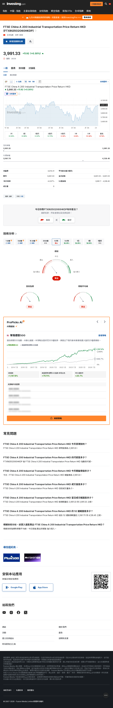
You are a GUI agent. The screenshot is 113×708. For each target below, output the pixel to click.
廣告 (61, 632)
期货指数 (55, 10)
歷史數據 (13, 75)
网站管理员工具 (9, 644)
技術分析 (8, 233)
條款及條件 (7, 690)
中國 (21, 196)
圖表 (13, 68)
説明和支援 (63, 638)
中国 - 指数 (15, 10)
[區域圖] (11, 81)
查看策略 (102, 335)
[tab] (8, 242)
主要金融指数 (30, 10)
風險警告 (30, 690)
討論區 (32, 68)
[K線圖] (6, 81)
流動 (4, 632)
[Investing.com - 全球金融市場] (16, 4)
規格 (88, 10)
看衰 (48, 220)
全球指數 (79, 10)
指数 (5, 10)
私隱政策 (19, 690)
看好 (69, 220)
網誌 (4, 627)
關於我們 (62, 627)
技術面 (22, 68)
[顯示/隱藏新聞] (39, 81)
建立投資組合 (8, 638)
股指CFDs (67, 10)
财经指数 (43, 10)
